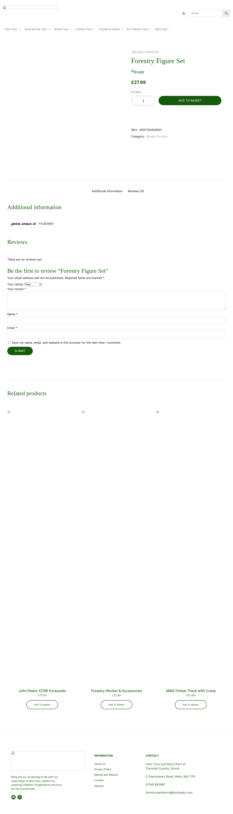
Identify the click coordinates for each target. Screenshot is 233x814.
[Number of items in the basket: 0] (183, 13)
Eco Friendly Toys (137, 29)
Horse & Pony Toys (35, 29)
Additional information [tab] (107, 191)
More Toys (161, 29)
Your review (16, 289)
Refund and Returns (106, 774)
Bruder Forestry (145, 52)
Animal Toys (61, 29)
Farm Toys (11, 29)
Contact (99, 780)
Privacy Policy (102, 769)
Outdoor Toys (84, 29)
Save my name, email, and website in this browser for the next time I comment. (66, 342)
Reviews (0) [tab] (136, 191)
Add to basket (190, 100)
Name (12, 314)
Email (12, 328)
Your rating (16, 284)
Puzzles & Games (109, 29)
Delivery (99, 785)
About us (99, 763)
